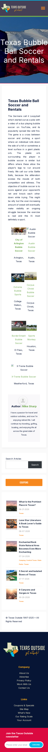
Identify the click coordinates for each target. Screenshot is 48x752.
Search (35, 464)
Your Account (24, 720)
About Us (24, 673)
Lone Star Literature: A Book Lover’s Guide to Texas (30, 523)
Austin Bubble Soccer (31, 247)
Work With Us (24, 684)
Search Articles (13, 458)
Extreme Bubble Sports (18, 291)
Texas (21, 513)
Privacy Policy (24, 680)
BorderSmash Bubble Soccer (19, 339)
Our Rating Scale (24, 716)
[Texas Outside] (13, 8)
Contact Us (24, 688)
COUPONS (24, 482)
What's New (24, 712)
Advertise (24, 676)
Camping (22, 560)
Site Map (24, 709)
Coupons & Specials (24, 705)
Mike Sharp (29, 406)
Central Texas (31, 560)
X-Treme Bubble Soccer (24, 376)
